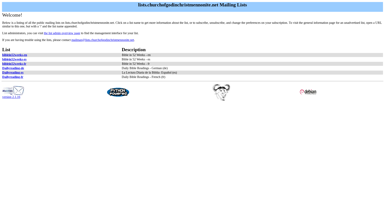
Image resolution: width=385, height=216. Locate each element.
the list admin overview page (62, 33)
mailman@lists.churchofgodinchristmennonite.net (102, 40)
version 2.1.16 (11, 97)
